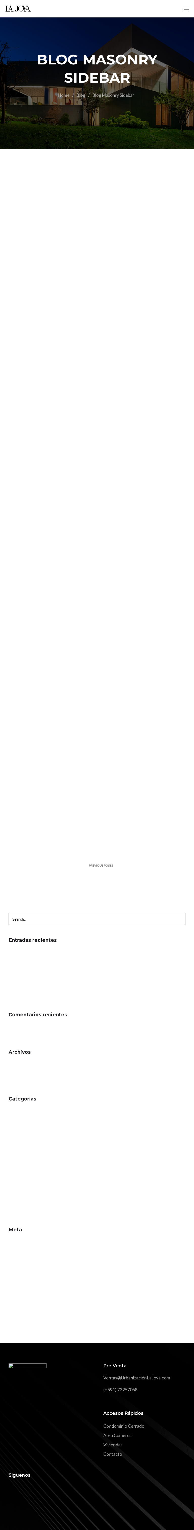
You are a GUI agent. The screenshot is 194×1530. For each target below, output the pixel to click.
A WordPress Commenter (34, 1027)
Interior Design (24, 1149)
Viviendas (113, 1444)
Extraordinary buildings (32, 971)
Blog (81, 95)
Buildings (50, 305)
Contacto (112, 1454)
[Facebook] (12, 1490)
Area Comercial (118, 1435)
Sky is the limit (22, 962)
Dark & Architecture (29, 990)
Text (13, 1186)
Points (15, 1167)
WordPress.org (24, 1270)
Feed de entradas (26, 1251)
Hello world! (21, 952)
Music (15, 1158)
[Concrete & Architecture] (97, 557)
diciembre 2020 (24, 1064)
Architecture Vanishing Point (37, 980)
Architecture (53, 559)
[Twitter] (22, 1490)
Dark (13, 1139)
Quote (15, 1177)
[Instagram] (31, 1490)
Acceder (17, 1242)
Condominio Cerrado (123, 1426)
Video (14, 1205)
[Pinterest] (40, 1490)
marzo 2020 (20, 1074)
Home (63, 95)
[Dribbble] (49, 1490)
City (13, 1130)
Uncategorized (23, 1195)
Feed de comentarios (29, 1261)
